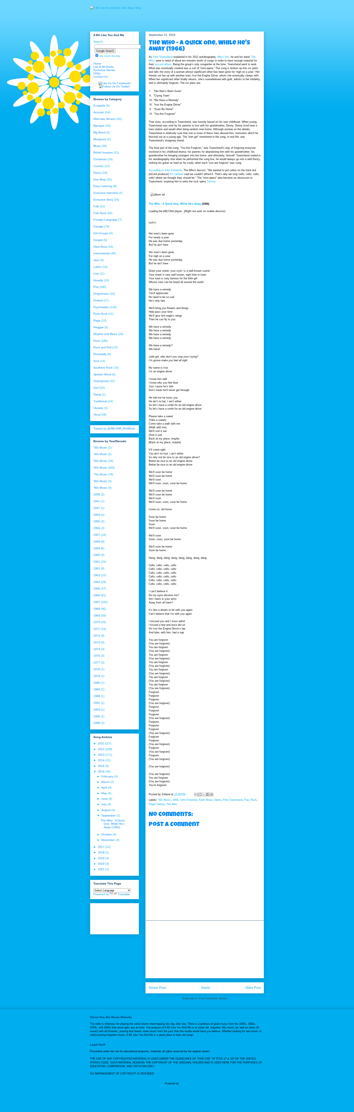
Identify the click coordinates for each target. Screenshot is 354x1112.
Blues (97, 146)
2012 (101, 749)
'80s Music (100, 481)
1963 (96, 575)
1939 (96, 494)
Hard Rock (100, 246)
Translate (124, 894)
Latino (97, 266)
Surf (96, 387)
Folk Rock (99, 213)
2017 (101, 846)
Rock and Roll (102, 347)
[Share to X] (204, 794)
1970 (96, 622)
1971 (96, 628)
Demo (97, 172)
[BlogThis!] (200, 794)
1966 (175, 799)
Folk (96, 206)
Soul (96, 360)
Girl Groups (100, 233)
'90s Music (100, 487)
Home (205, 987)
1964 (96, 582)
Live (96, 273)
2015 (101, 766)
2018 (101, 852)
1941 (96, 501)
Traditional (100, 401)
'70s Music (100, 474)
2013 (101, 754)
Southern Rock (103, 367)
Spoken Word (102, 374)
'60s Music (164, 799)
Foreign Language (105, 219)
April (104, 787)
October (107, 834)
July (104, 804)
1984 (96, 689)
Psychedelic (101, 307)
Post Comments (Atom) (213, 998)
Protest (98, 300)
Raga (96, 320)
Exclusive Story (103, 199)
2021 (101, 869)
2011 (101, 743)
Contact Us (100, 76)
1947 (96, 508)
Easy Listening (102, 186)
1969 (96, 615)
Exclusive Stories (104, 70)
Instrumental (101, 253)
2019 (101, 858)
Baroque (98, 125)
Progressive (101, 293)
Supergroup (101, 381)
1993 (96, 709)
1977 (96, 662)
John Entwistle (188, 799)
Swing (97, 394)
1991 (96, 702)
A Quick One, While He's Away (181, 203)
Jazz (96, 260)
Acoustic (98, 112)
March (105, 782)
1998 (96, 723)
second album (163, 64)
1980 (96, 682)
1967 (96, 602)
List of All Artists (103, 66)
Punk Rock (100, 313)
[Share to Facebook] (208, 794)
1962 (96, 568)
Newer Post (157, 987)
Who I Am (223, 56)
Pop (246, 799)
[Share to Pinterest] (212, 794)
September (109, 815)
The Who (154, 203)
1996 (96, 716)
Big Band (99, 132)
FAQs (97, 73)
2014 (101, 760)
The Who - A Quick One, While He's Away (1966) (113, 824)
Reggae (98, 327)
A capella (99, 105)
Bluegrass (99, 139)
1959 (96, 548)
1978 (96, 669)
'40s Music (100, 454)
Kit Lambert (176, 174)
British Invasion (103, 152)
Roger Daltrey (157, 804)
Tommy (211, 181)
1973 (96, 642)
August (106, 810)
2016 (101, 771)
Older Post (253, 987)
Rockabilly (100, 354)
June (105, 798)
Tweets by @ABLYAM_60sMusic (114, 428)
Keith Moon (205, 799)
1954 (96, 514)
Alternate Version (104, 118)
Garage (98, 226)
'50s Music (100, 460)
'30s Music (100, 447)
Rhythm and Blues (105, 334)
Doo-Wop (99, 179)
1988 (96, 696)
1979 (96, 676)
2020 (101, 863)
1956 (96, 528)
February (107, 776)
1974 (96, 649)
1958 (96, 541)
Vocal (96, 414)
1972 (96, 635)
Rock (254, 799)
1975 (96, 655)
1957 (96, 534)
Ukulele (98, 408)
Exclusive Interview (105, 192)
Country (98, 166)
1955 (96, 521)
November (108, 840)
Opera (217, 799)
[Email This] (196, 794)
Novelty (98, 280)
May (104, 793)
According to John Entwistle (165, 170)
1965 (96, 588)
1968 (96, 608)
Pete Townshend (162, 56)
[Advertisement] (204, 949)
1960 (96, 555)
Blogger (184, 1083)
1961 (96, 561)
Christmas (100, 159)
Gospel (98, 240)
